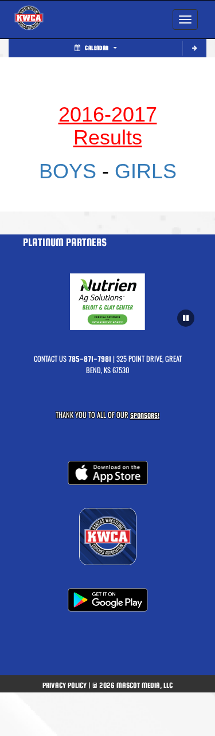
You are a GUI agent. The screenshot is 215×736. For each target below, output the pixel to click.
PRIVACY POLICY (64, 685)
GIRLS (146, 171)
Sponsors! (144, 415)
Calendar (96, 48)
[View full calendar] (194, 48)
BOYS (70, 171)
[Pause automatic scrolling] (185, 318)
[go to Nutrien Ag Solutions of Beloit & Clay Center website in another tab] (107, 301)
